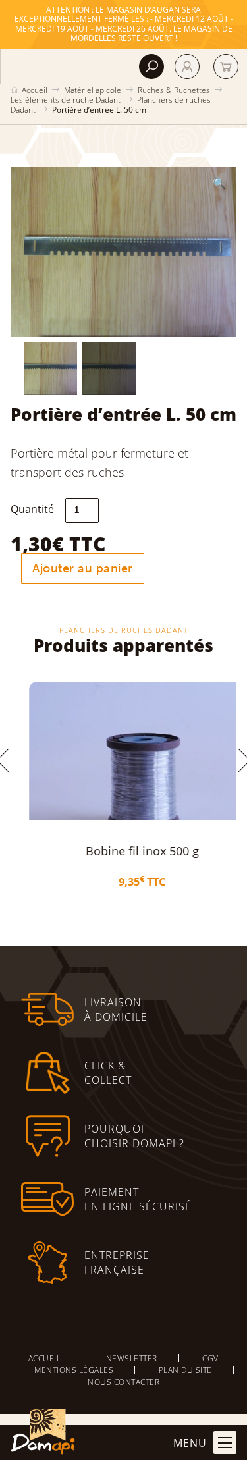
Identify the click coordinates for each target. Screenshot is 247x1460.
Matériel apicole (92, 89)
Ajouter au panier (82, 568)
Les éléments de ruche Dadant (66, 99)
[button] (219, 183)
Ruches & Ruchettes (174, 89)
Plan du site (185, 1370)
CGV (210, 1358)
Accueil (34, 89)
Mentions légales (73, 1370)
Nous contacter (123, 1381)
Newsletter (131, 1358)
